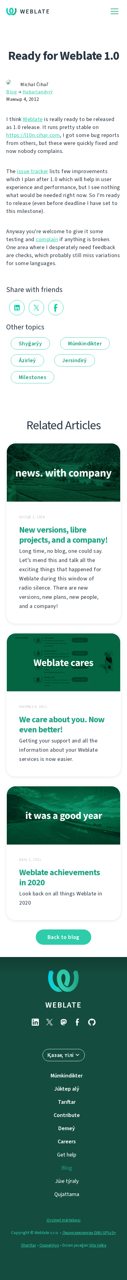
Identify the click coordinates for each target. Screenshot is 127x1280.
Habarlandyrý (38, 92)
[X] (49, 1022)
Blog (11, 92)
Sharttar (28, 1245)
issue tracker (32, 171)
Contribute (67, 1115)
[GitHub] (91, 1022)
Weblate (35, 11)
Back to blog (63, 937)
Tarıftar (67, 1102)
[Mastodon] (63, 1022)
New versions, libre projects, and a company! (63, 534)
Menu (114, 11)
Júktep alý (66, 1088)
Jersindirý (74, 360)
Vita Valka (97, 1245)
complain (47, 239)
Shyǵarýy (30, 343)
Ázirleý (27, 360)
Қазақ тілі (60, 1055)
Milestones (32, 377)
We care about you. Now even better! (61, 724)
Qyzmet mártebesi (63, 1220)
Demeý (66, 1128)
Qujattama (66, 1194)
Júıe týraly (67, 1181)
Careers (67, 1141)
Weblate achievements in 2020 (59, 877)
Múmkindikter (85, 343)
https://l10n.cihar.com (33, 135)
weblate (63, 1005)
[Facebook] (77, 1022)
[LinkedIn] (35, 1022)
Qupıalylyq (49, 1245)
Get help (66, 1154)
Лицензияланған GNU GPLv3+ (89, 1233)
